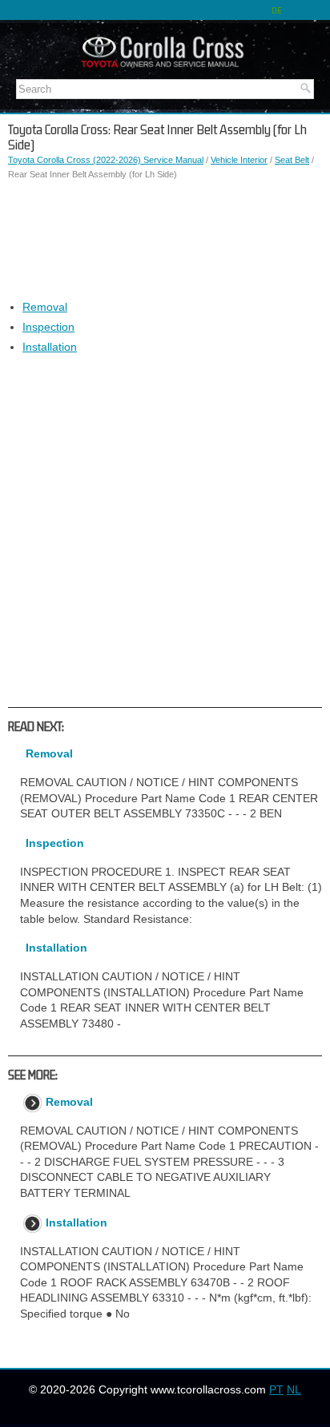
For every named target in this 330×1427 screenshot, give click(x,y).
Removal (44, 306)
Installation (49, 346)
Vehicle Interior (239, 160)
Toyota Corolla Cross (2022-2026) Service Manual (105, 160)
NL (294, 1389)
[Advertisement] (165, 240)
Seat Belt (292, 160)
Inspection (48, 326)
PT (276, 1389)
